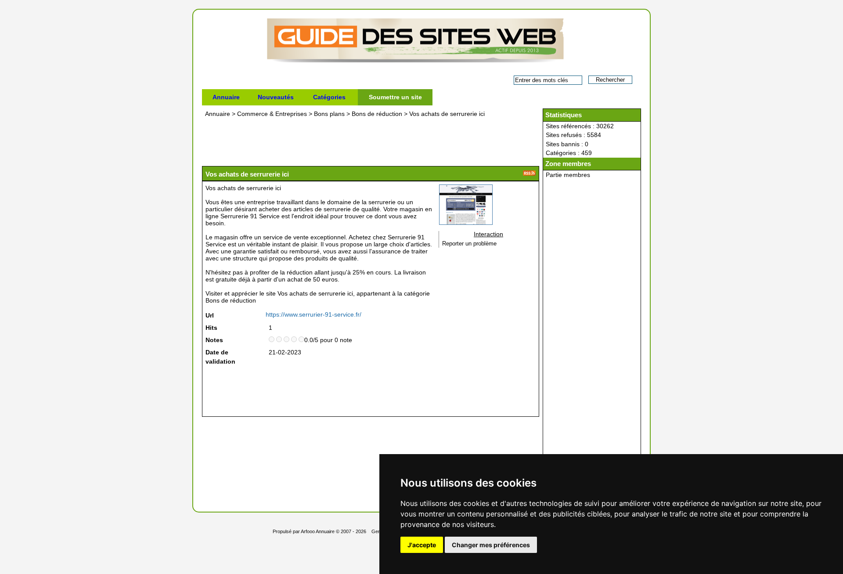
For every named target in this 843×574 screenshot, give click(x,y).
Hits (211, 327)
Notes (214, 339)
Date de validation (220, 357)
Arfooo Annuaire (318, 531)
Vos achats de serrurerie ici (447, 113)
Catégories (329, 97)
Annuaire (226, 97)
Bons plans (329, 113)
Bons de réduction (377, 113)
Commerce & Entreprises (272, 113)
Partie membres (568, 174)
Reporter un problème (469, 244)
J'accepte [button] (421, 545)
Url (209, 315)
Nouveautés (276, 97)
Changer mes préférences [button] (491, 545)
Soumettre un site (395, 97)
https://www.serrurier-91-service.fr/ (313, 314)
